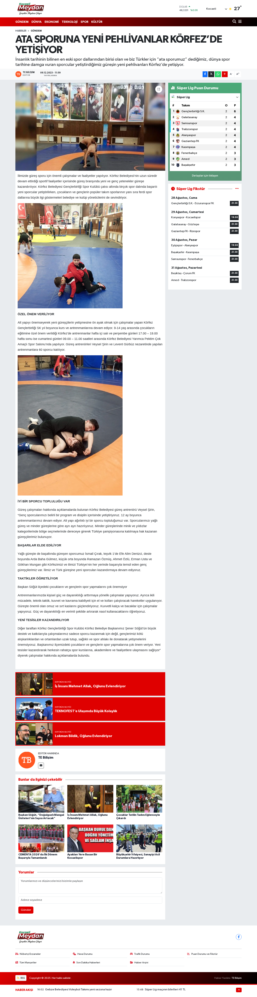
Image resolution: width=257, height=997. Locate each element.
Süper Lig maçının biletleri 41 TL (165, 989)
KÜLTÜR (96, 21)
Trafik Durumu (142, 954)
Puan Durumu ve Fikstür (204, 954)
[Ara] (235, 22)
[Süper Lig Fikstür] (237, 188)
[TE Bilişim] (26, 759)
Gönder (26, 909)
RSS (22, 978)
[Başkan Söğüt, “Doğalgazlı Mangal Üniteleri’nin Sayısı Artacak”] (41, 798)
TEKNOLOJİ (70, 21)
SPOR (84, 21)
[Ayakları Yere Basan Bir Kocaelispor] (90, 838)
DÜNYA (36, 21)
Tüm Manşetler (28, 962)
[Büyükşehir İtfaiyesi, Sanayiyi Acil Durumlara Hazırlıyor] (139, 838)
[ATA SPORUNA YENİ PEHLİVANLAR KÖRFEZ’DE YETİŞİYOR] (90, 127)
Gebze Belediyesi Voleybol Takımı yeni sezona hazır (78, 989)
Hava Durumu (84, 954)
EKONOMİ (52, 21)
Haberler (20, 31)
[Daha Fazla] (225, 74)
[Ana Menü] (239, 22)
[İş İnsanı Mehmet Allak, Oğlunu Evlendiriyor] (90, 798)
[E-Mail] (41, 765)
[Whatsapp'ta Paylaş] (218, 74)
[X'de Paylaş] (211, 74)
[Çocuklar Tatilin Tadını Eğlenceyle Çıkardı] (139, 798)
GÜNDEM (21, 21)
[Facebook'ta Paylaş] (205, 74)
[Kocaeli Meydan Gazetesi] (30, 8)
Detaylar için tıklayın (205, 175)
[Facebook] (239, 937)
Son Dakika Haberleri (88, 962)
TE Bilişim (45, 757)
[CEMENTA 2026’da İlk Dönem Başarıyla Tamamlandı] (41, 838)
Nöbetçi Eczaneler (30, 954)
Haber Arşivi (141, 962)
